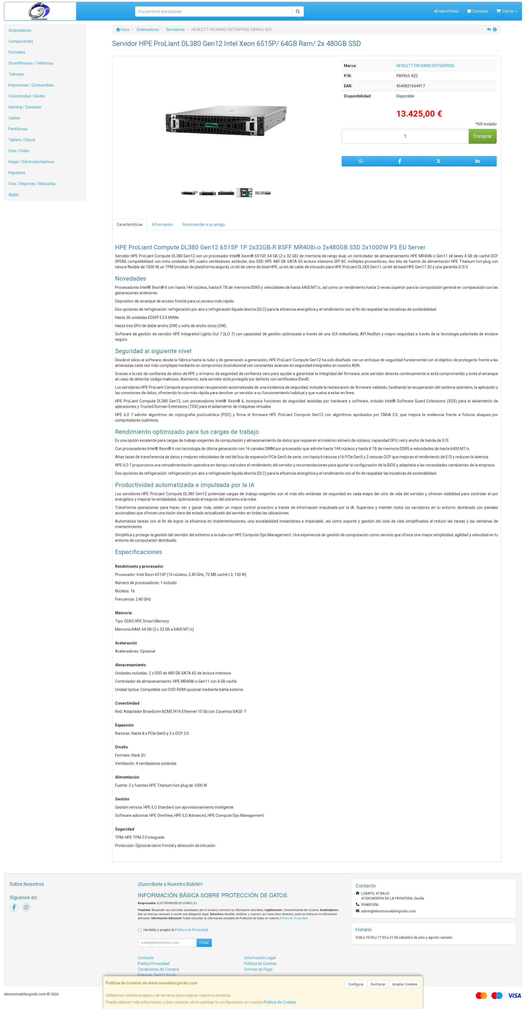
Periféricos (17, 129)
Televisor (16, 74)
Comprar (482, 136)
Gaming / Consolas (24, 107)
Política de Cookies (280, 1002)
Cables (14, 118)
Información (162, 224)
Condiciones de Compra (158, 969)
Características (130, 224)
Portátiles (16, 52)
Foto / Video (18, 151)
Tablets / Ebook (21, 140)
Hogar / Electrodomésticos (31, 162)
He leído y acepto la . (176, 930)
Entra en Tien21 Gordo (157, 975)
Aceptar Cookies (404, 984)
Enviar (204, 943)
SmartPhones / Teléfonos (30, 63)
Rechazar (378, 984)
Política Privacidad (153, 963)
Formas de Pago (258, 969)
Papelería (16, 173)
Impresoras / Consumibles (31, 85)
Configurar (356, 984)
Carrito (508, 11)
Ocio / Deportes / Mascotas (32, 183)
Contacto (479, 11)
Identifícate (448, 11)
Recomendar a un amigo (203, 224)
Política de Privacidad (293, 918)
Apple (13, 194)
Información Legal (260, 958)
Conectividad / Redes (26, 96)
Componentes (20, 41)
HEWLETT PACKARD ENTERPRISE (425, 66)
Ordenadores (19, 30)
